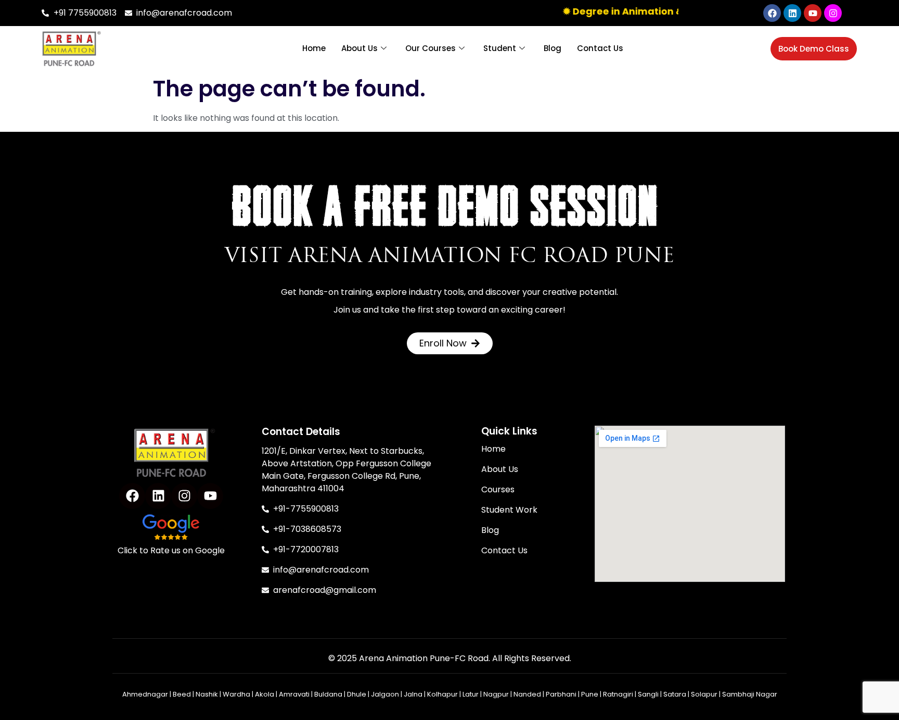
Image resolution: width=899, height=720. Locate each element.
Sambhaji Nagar (749, 694)
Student (499, 48)
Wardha (236, 694)
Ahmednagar (145, 694)
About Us (359, 48)
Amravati (294, 694)
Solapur (704, 694)
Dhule (356, 694)
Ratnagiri (618, 694)
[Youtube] (812, 13)
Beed (182, 694)
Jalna (413, 694)
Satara (674, 694)
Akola (264, 694)
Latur (471, 694)
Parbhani (561, 694)
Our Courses (430, 48)
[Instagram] (833, 13)
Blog (552, 48)
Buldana (328, 694)
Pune (589, 694)
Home (314, 48)
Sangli (648, 694)
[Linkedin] (792, 13)
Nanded (527, 694)
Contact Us (600, 48)
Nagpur (496, 694)
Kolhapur (442, 694)
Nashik (207, 694)
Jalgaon (385, 694)
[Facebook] (772, 13)
